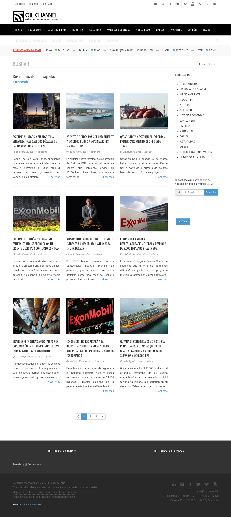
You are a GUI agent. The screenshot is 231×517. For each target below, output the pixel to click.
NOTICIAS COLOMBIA (192, 115)
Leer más (54, 177)
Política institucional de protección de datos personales (44, 496)
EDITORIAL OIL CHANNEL (194, 89)
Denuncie (33, 3)
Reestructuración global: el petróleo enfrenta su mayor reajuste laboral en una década (90, 244)
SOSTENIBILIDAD (189, 84)
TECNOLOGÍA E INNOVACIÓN (196, 152)
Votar (183, 221)
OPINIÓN (184, 136)
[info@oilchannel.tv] (214, 4)
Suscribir (211, 192)
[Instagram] (163, 4)
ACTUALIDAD (187, 141)
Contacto (48, 3)
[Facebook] (170, 4)
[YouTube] (192, 4)
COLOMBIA (186, 110)
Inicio (202, 64)
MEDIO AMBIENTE (190, 94)
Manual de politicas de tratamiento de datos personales (44, 492)
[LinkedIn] (155, 4)
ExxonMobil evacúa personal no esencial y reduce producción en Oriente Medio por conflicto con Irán (36, 244)
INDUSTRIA (186, 99)
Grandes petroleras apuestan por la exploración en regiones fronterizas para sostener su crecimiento (36, 346)
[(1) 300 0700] (200, 4)
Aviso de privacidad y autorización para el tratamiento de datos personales (55, 487)
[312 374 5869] (207, 4)
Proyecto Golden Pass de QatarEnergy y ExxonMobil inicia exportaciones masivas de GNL (90, 141)
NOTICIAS (185, 105)
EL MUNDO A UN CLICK (192, 157)
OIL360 (184, 146)
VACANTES (186, 131)
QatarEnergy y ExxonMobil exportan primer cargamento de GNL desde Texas (142, 141)
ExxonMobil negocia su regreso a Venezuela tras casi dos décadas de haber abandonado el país (35, 141)
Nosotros (20, 3)
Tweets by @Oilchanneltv (27, 464)
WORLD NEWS (188, 120)
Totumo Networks (32, 504)
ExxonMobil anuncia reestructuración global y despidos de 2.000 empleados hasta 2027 (143, 244)
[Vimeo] (185, 4)
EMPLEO (185, 125)
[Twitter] (177, 4)
